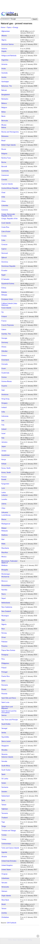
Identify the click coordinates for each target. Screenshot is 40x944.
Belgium (4, 107)
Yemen (3, 908)
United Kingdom (7, 865)
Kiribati (3, 464)
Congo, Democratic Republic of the (8, 215)
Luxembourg (5, 515)
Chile (3, 197)
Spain (3, 774)
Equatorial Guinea (7, 283)
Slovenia (4, 754)
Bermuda (4, 120)
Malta (3, 544)
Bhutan (3, 125)
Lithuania (4, 512)
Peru (3, 659)
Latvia (3, 492)
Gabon (3, 329)
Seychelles (5, 737)
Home (3, 27)
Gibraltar (4, 351)
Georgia (4, 338)
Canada (4, 179)
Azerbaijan (5, 81)
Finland (4, 316)
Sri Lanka (4, 778)
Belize (3, 112)
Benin (3, 116)
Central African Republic (9, 188)
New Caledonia (6, 607)
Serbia (3, 732)
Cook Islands (6, 223)
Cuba (3, 240)
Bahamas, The (6, 86)
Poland (3, 668)
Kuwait (3, 479)
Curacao (4, 244)
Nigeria (3, 624)
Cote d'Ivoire (5, 231)
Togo (3, 822)
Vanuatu (4, 882)
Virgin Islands (6, 895)
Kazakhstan (5, 455)
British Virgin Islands (8, 145)
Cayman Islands (7, 184)
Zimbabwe (5, 917)
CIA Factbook (11, 923)
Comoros (4, 210)
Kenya (3, 459)
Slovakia (4, 750)
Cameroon (5, 175)
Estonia (4, 292)
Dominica (4, 262)
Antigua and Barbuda (8, 55)
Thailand (4, 817)
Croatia (4, 236)
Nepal (3, 598)
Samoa (3, 715)
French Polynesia (7, 325)
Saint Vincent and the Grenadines (8, 711)
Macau (3, 519)
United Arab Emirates (8, 861)
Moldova (4, 565)
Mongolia (4, 570)
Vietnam (4, 891)
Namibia (4, 590)
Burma (3, 162)
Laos (3, 488)
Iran (2, 420)
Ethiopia (4, 295)
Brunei (3, 149)
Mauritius (4, 552)
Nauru (3, 594)
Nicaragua (5, 615)
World (3, 904)
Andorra (4, 48)
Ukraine (4, 856)
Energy (15, 27)
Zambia (4, 913)
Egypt (3, 275)
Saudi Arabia (5, 724)
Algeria (3, 40)
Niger (3, 620)
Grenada (4, 364)
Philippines (5, 663)
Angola (3, 51)
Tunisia (3, 835)
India (3, 412)
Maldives (4, 535)
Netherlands (5, 603)
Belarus (4, 103)
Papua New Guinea (8, 650)
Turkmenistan (6, 843)
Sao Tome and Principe (9, 719)
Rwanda (4, 693)
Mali (2, 539)
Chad (3, 192)
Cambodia (5, 171)
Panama (4, 646)
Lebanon (4, 495)
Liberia (3, 504)
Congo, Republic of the (9, 218)
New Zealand (6, 611)
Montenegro (5, 574)
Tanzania (4, 813)
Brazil (3, 140)
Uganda (4, 852)
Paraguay (4, 654)
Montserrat (5, 577)
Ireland (3, 429)
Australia (4, 73)
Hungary (4, 403)
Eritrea (3, 288)
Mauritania (5, 548)
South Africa (5, 766)
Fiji (2, 312)
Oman (3, 637)
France (3, 321)
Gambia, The (6, 334)
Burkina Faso (6, 158)
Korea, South (6, 472)
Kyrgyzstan (5, 484)
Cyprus (3, 249)
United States (6, 869)
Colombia (4, 205)
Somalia (4, 761)
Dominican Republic (8, 266)
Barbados (4, 99)
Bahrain (4, 90)
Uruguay (4, 874)
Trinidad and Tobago (8, 830)
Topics (9, 27)
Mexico (3, 557)
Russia (3, 689)
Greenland (5, 360)
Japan (3, 446)
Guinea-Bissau (6, 381)
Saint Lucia (5, 702)
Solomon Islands (7, 757)
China (3, 201)
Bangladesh (5, 94)
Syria (3, 800)
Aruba (3, 68)
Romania (4, 685)
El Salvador (5, 279)
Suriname (4, 787)
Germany (4, 342)
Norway (4, 633)
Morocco (4, 581)
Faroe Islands (6, 308)
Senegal (4, 728)
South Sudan (6, 770)
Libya (3, 508)
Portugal (4, 672)
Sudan (3, 783)
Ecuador (4, 270)
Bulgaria (4, 153)
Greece (4, 355)
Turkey (3, 839)
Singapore (5, 746)
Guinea (4, 377)
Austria (3, 77)
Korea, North (5, 468)
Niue (3, 629)
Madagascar (5, 524)
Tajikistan (4, 809)
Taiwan (3, 804)
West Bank (5, 900)
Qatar (3, 680)
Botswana (4, 136)
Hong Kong (5, 399)
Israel (3, 433)
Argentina (4, 60)
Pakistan (4, 642)
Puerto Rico (5, 676)
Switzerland (5, 796)
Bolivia (3, 127)
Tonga (3, 826)
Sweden (4, 791)
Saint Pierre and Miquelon (7, 707)
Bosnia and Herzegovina (10, 132)
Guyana (4, 386)
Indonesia (4, 416)
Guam (3, 368)
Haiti (3, 390)
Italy (2, 438)
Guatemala (5, 373)
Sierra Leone (6, 741)
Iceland (4, 407)
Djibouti (4, 257)
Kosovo (4, 477)
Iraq (2, 425)
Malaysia (4, 531)
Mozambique (6, 585)
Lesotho (4, 499)
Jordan (3, 451)
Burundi (4, 166)
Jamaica (4, 442)
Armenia (4, 64)
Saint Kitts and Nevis (8, 698)
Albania (4, 35)
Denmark (4, 253)
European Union (7, 299)
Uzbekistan (5, 878)
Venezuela (5, 887)
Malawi (3, 528)
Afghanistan (5, 31)
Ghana (3, 347)
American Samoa (7, 44)
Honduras (4, 394)
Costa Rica (5, 227)
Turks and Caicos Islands (10, 848)
